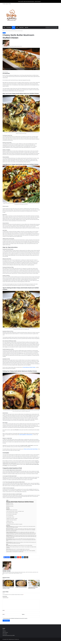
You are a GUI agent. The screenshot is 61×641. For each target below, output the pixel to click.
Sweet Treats (21, 27)
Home (4, 27)
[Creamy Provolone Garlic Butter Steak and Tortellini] (8, 583)
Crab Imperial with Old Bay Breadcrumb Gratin (33, 588)
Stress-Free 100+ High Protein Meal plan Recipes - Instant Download (29, 1)
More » (21, 573)
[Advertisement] (40, 12)
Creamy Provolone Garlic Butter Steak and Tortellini (8, 588)
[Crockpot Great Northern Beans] (21, 583)
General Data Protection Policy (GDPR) (9, 635)
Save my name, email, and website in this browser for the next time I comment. (15, 618)
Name (4, 610)
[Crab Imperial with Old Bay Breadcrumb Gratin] (34, 583)
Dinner (13, 27)
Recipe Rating (5, 596)
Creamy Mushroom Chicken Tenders (29, 367)
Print (8, 500)
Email (4, 614)
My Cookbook (9, 27)
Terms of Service (5, 632)
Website (23, 614)
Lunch (17, 27)
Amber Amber (11, 46)
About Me (26, 27)
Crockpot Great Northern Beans (21, 587)
